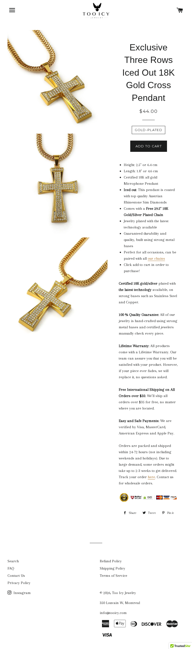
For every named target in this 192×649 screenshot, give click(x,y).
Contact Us (16, 575)
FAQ (11, 568)
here (151, 477)
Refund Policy (111, 561)
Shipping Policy (112, 568)
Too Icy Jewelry (124, 593)
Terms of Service (113, 575)
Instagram (21, 593)
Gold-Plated (148, 130)
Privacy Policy (19, 583)
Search (13, 561)
